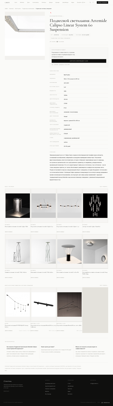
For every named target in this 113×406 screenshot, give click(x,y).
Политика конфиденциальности (88, 402)
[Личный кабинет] (93, 2)
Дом (28, 2)
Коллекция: (67, 34)
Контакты (70, 394)
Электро (44, 2)
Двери (51, 2)
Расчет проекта (102, 2)
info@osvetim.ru (94, 383)
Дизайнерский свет (50, 383)
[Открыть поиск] (90, 2)
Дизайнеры (65, 2)
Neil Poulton (18, 8)
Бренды (57, 2)
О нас (69, 383)
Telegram (61, 41)
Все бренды (48, 394)
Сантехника (36, 2)
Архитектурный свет (50, 386)
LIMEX (6, 8)
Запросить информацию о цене (79, 60)
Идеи (72, 2)
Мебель (22, 2)
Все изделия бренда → (57, 16)
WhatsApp (6, 391)
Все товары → (104, 186)
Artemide (11, 8)
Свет (16, 2)
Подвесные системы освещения (60, 38)
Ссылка (53, 41)
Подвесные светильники (28, 8)
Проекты (79, 2)
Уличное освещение (50, 388)
